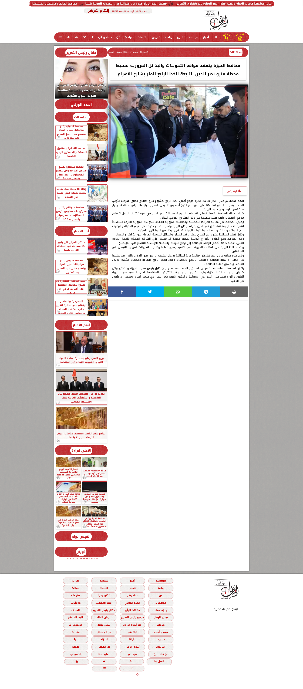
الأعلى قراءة (81, 450)
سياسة (193, 37)
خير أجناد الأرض (132, 625)
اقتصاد (142, 37)
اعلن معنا (103, 654)
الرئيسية (161, 580)
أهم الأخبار (81, 325)
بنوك (75, 639)
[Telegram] (206, 291)
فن (118, 37)
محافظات (235, 52)
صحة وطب (105, 37)
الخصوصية (75, 654)
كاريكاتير (75, 602)
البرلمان (160, 646)
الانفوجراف (75, 625)
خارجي (156, 37)
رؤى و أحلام (161, 632)
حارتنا (132, 639)
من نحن (132, 654)
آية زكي (232, 191)
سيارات (161, 639)
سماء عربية (103, 625)
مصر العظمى (104, 602)
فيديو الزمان (160, 617)
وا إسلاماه (160, 610)
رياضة (168, 37)
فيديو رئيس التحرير (132, 617)
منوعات (75, 595)
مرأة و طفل (104, 632)
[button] (101, 79)
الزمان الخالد (103, 617)
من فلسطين (160, 654)
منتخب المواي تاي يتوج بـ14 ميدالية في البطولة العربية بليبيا (188, 3)
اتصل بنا (159, 661)
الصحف (75, 610)
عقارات (75, 632)
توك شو (132, 632)
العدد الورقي (81, 104)
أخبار (206, 37)
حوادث (129, 37)
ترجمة (75, 646)
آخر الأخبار (81, 231)
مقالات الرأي (132, 610)
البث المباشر (75, 617)
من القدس (103, 646)
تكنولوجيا (103, 595)
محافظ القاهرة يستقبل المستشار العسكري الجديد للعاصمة (99, 3)
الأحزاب (104, 639)
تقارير (180, 37)
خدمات (161, 625)
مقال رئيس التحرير (81, 52)
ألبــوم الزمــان (132, 646)
